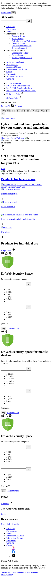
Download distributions (21, 46)
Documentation (18, 43)
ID (3, 114)
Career (9, 72)
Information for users (15, 536)
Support (9, 31)
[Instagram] (13, 549)
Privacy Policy (7, 575)
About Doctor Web (14, 76)
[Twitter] (13, 556)
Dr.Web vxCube (13, 94)
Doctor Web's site (13, 83)
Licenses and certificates (16, 69)
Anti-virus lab (12, 64)
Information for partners (16, 538)
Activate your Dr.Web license (24, 41)
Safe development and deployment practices (19, 572)
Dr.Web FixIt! (12, 98)
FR (23, 111)
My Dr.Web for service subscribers (21, 90)
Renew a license (18, 36)
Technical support (19, 48)
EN (13, 111)
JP (33, 111)
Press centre (11, 74)
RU (3, 111)
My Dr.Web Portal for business (19, 88)
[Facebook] (13, 553)
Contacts (10, 79)
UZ (42, 111)
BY (47, 111)
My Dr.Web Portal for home (18, 86)
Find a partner (17, 38)
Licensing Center (13, 67)
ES (18, 111)
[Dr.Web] (7, 18)
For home (10, 26)
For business (11, 29)
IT (28, 111)
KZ (37, 111)
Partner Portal (17, 55)
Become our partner (20, 53)
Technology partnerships (22, 57)
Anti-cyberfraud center (15, 62)
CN (8, 111)
